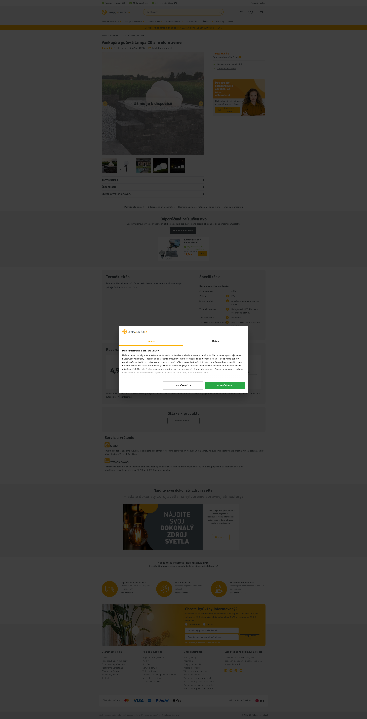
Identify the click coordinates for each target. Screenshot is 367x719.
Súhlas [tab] (151, 341)
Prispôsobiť (181, 385)
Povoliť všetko (224, 385)
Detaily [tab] (215, 341)
